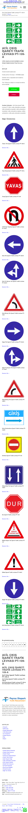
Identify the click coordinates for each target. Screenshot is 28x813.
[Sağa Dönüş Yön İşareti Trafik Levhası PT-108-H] (14, 388)
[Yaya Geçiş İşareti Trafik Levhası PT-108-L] (14, 160)
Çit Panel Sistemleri (7, 765)
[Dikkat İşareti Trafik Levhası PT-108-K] (14, 561)
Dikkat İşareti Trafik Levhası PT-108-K (12, 572)
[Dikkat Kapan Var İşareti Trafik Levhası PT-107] (14, 529)
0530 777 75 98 (9, 789)
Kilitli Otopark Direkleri (8, 762)
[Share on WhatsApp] (8, 645)
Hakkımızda (5, 728)
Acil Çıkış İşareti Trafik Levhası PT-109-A (13, 12)
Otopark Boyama (7, 735)
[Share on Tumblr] (15, 645)
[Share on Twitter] (6, 645)
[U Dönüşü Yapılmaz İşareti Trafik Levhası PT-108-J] (14, 216)
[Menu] (24, 7)
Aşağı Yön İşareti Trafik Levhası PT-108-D (13, 599)
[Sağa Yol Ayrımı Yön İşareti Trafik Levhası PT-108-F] (14, 356)
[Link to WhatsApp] (25, 807)
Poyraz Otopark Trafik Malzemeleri (14, 804)
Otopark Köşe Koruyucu (8, 752)
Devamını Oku (5, 147)
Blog (4, 737)
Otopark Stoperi (6, 754)
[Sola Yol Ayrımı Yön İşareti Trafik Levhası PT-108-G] (14, 270)
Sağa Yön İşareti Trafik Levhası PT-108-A (13, 342)
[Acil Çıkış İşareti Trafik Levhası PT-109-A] (14, 614)
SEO (7, 805)
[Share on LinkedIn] (13, 645)
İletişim (4, 738)
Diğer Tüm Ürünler (7, 770)
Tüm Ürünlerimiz (6, 733)
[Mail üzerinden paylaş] (20, 645)
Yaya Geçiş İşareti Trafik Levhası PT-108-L (13, 171)
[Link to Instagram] (22, 645)
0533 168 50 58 (9, 787)
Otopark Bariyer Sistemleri (9, 750)
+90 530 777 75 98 (13, 1)
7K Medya (10, 805)
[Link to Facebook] (18, 807)
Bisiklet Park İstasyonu (8, 764)
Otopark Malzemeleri (7, 730)
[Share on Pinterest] (10, 645)
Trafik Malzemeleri (7, 732)
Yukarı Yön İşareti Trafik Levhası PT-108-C (13, 143)
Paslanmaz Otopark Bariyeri (9, 755)
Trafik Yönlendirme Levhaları (9, 760)
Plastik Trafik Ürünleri (8, 757)
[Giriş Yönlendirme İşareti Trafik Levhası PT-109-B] (14, 417)
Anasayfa (5, 727)
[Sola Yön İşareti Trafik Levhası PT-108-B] (14, 244)
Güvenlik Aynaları (7, 769)
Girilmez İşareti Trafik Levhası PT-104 (12, 455)
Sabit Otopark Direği (7, 759)
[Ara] (20, 7)
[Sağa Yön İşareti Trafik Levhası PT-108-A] (14, 331)
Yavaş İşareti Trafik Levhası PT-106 (11, 196)
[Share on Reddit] (17, 645)
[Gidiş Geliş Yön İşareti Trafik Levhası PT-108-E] (14, 475)
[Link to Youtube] (25, 645)
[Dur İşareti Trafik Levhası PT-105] (14, 504)
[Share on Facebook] (3, 645)
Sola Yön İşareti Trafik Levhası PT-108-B (13, 255)
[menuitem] (20, 7)
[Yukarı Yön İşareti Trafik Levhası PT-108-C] (14, 132)
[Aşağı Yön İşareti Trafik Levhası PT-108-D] (14, 588)
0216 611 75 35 (7, 786)
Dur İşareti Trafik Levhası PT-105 (11, 514)
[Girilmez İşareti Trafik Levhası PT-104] (14, 444)
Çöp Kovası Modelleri (8, 767)
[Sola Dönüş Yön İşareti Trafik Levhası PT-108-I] (14, 302)
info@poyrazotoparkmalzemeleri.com (12, 2)
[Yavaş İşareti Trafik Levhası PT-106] (14, 185)
